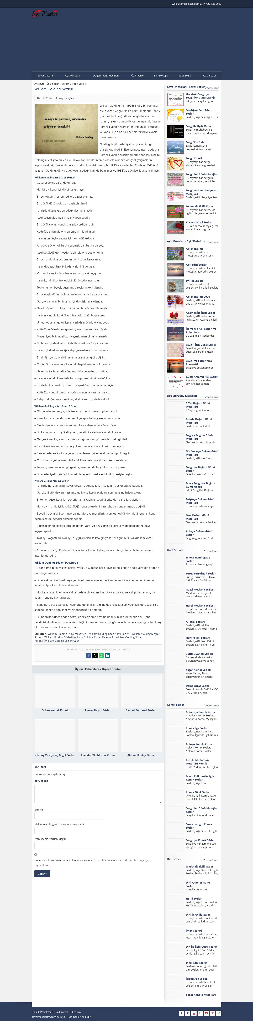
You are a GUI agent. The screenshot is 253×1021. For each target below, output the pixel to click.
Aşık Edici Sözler (196, 264)
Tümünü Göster (211, 87)
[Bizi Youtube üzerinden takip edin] (206, 1013)
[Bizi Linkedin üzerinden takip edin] (200, 1013)
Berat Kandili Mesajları (201, 994)
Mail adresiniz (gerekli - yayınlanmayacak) (59, 824)
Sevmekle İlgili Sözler (199, 206)
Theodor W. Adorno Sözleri (98, 755)
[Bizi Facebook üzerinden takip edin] (181, 1013)
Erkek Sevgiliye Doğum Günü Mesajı (200, 484)
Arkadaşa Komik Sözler (200, 712)
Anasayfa (39, 83)
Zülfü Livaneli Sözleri (199, 653)
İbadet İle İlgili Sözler (199, 866)
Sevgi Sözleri (194, 158)
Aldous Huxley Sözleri (141, 755)
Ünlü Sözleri (52, 83)
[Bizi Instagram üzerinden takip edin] (194, 1013)
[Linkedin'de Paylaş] (107, 655)
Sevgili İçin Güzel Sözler (201, 344)
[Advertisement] (126, 45)
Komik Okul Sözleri (198, 792)
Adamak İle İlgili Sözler (200, 312)
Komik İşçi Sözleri (197, 728)
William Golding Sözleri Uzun (62, 640)
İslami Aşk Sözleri (197, 978)
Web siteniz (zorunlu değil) (50, 839)
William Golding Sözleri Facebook (94, 637)
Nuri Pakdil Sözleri (198, 637)
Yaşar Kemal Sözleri (198, 669)
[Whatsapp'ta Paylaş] (101, 655)
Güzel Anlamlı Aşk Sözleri (202, 376)
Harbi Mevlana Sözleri (200, 605)
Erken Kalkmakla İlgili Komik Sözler (200, 777)
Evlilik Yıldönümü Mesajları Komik (197, 761)
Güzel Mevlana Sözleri (200, 589)
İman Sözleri (194, 930)
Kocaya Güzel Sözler (199, 222)
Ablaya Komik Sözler (199, 744)
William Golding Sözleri (58, 637)
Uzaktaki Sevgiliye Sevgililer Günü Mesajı (200, 95)
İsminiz (38, 809)
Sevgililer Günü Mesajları (202, 174)
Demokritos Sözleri (198, 685)
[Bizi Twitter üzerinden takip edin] (187, 1013)
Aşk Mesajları (194, 248)
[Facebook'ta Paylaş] (88, 655)
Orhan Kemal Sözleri (55, 710)
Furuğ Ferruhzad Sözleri (201, 573)
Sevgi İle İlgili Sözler (198, 126)
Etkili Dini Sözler (196, 962)
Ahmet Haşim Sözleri (98, 710)
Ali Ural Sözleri (195, 621)
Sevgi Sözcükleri (196, 142)
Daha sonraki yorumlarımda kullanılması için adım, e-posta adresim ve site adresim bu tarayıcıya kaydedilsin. (91, 862)
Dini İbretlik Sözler (198, 914)
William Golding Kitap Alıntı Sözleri (109, 633)
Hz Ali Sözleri (194, 898)
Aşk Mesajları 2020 (198, 296)
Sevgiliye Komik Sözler (200, 840)
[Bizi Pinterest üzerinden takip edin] (212, 1013)
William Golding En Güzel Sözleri (67, 633)
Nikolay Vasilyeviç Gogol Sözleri (54, 755)
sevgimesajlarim (67, 98)
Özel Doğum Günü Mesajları (197, 517)
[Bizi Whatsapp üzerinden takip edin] (218, 1013)
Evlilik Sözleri (194, 280)
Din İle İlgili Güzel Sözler (201, 946)
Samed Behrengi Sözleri (141, 710)
